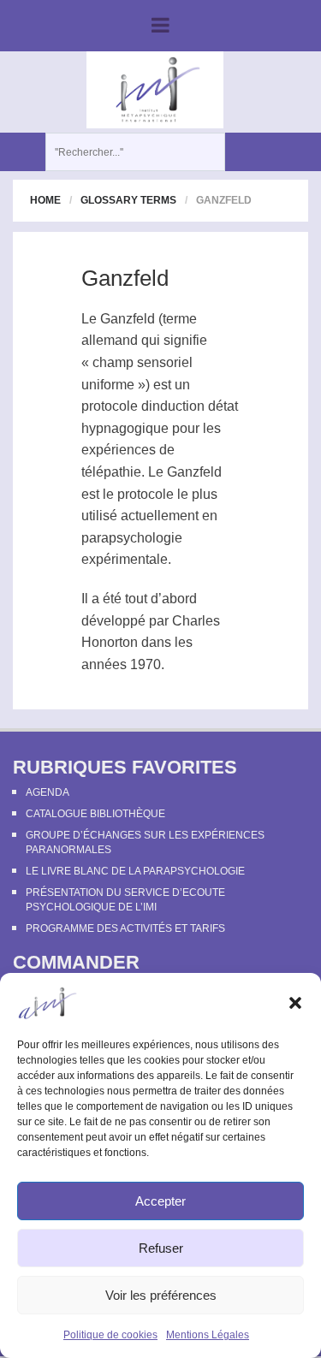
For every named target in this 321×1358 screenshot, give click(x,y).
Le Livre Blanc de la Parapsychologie (135, 871)
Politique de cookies (110, 1335)
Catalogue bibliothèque (95, 814)
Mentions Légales (207, 1335)
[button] (295, 1002)
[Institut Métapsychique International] (154, 89)
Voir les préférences (161, 1295)
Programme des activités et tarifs (125, 928)
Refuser (161, 1248)
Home (45, 200)
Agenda (47, 792)
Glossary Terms (128, 200)
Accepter (160, 1201)
